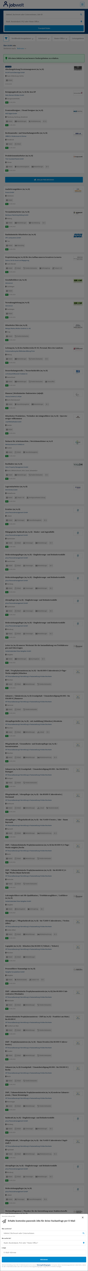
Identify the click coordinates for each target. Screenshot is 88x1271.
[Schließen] (82, 1217)
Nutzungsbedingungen (44, 1265)
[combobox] (42, 1233)
